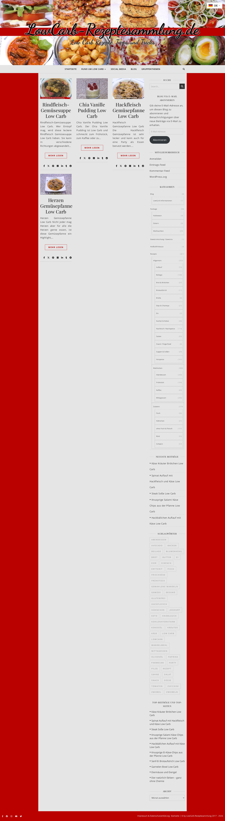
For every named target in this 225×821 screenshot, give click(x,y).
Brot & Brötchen (162, 282)
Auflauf (159, 267)
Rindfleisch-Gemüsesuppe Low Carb (56, 110)
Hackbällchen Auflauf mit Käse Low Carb (167, 745)
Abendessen (161, 375)
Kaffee (158, 390)
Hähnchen (160, 421)
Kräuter (172, 627)
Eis (157, 313)
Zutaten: (156, 406)
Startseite (71, 69)
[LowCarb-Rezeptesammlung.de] (112, 32)
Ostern (156, 223)
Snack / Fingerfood (163, 344)
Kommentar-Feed (160, 170)
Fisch (158, 413)
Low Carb (168, 633)
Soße (167, 680)
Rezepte (153, 254)
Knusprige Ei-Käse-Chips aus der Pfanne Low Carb (166, 754)
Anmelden (155, 158)
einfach (166, 563)
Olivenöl (157, 657)
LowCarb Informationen (162, 201)
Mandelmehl (159, 645)
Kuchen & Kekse (162, 321)
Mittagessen (161, 398)
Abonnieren (160, 139)
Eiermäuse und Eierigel (164, 772)
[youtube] (16, 816)
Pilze (154, 668)
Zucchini (173, 686)
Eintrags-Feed (157, 164)
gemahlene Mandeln (164, 586)
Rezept (167, 668)
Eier (154, 563)
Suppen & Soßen (162, 352)
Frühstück (160, 382)
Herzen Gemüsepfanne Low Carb (56, 206)
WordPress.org (158, 176)
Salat (167, 674)
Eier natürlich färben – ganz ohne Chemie (165, 779)
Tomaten (157, 686)
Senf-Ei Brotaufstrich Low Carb (168, 761)
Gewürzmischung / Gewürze (161, 239)
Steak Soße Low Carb (164, 493)
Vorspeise (160, 359)
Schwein (159, 444)
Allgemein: (157, 260)
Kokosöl (156, 627)
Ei (177, 557)
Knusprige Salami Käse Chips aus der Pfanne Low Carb (165, 505)
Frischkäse (158, 575)
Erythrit (157, 569)
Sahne (155, 674)
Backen (172, 545)
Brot (154, 557)
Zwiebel (156, 692)
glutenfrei (158, 598)
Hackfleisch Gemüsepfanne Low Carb (129, 110)
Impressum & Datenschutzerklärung (153, 815)
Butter (166, 557)
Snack (155, 680)
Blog (134, 69)
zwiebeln (172, 692)
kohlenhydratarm (163, 621)
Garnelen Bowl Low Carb (164, 766)
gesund (170, 592)
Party (172, 662)
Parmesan (157, 662)
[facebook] (7, 816)
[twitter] (21, 816)
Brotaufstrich (161, 290)
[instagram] (12, 816)
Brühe (158, 298)
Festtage (153, 209)
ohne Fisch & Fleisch (164, 428)
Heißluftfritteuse (156, 246)
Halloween (157, 215)
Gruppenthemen (151, 69)
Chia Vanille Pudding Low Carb (92, 110)
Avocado (157, 545)
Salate (158, 336)
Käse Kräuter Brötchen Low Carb (165, 713)
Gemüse (156, 592)
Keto (154, 616)
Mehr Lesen (56, 155)
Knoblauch (169, 616)
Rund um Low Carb (92, 69)
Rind (158, 436)
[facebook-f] (3, 816)
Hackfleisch (159, 604)
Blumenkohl (174, 551)
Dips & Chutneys (162, 305)
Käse (154, 633)
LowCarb (157, 639)
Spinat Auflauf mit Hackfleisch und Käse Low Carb (165, 481)
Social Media (118, 69)
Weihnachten (158, 231)
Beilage (159, 275)
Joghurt (175, 610)
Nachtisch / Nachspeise (165, 329)
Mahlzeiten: (158, 368)
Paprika (173, 657)
